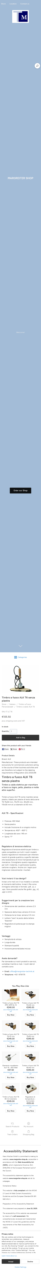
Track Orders (12, 1134)
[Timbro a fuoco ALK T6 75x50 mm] (30, 1026)
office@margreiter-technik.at (22, 971)
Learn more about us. (9, 1256)
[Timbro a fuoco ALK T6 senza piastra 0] (20, 679)
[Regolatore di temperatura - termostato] (30, 1089)
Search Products (12, 1126)
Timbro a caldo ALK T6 (25, 707)
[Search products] (37, 65)
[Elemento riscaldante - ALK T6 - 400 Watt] (11, 1057)
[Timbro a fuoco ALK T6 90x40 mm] (30, 1057)
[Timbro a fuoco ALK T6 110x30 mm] (30, 995)
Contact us (24, 4)
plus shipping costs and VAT (13, 721)
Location (13, 4)
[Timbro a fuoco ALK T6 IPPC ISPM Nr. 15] (11, 995)
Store (4, 704)
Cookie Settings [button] (20, 1267)
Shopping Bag (28, 1134)
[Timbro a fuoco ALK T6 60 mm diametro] (11, 1089)
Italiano (12, 704)
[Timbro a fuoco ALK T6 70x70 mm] (11, 1026)
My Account (28, 1126)
